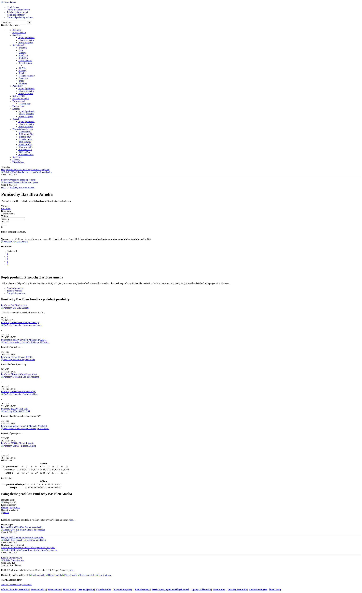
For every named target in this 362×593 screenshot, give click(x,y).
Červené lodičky (26, 154)
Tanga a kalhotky (26, 75)
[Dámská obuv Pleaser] (8, 2)
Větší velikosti (25, 60)
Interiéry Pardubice (237, 589)
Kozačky (16, 119)
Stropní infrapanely (123, 589)
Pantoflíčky (17, 86)
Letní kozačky (25, 144)
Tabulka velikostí (14, 291)
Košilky (22, 68)
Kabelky (16, 159)
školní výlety (275, 589)
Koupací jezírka (86, 589)
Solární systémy (142, 589)
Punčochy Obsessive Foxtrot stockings (18, 391)
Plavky (21, 73)
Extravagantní (18, 101)
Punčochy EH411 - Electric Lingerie (17, 443)
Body (21, 81)
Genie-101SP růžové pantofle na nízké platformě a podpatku (28, 547)
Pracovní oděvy (38, 589)
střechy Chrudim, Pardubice (15, 589)
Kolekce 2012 (18, 96)
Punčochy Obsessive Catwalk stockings (19, 374)
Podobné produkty (15, 288)
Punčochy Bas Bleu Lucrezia (14, 305)
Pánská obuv (18, 162)
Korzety (22, 70)
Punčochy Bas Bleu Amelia (22, 187)
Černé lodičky (25, 149)
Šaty (20, 50)
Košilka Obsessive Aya (11, 558)
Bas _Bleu (5, 208)
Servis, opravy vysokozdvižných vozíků (170, 589)
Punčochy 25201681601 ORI (14, 409)
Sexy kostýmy (25, 63)
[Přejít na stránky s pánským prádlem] (69, 575)
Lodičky (16, 109)
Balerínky (16, 30)
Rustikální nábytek (258, 589)
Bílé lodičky (24, 152)
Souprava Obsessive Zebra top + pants (18, 180)
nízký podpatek (25, 42)
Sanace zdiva (219, 589)
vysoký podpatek (26, 37)
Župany (22, 53)
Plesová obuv (24, 137)
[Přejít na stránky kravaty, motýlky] (87, 575)
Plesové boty (18, 106)
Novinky (22, 83)
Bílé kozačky (24, 142)
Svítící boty (17, 157)
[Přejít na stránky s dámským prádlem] (54, 575)
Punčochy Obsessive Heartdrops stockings (20, 322)
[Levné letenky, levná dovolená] (103, 575)
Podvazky (23, 58)
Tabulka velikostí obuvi (17, 12)
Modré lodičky (25, 147)
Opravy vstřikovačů (201, 589)
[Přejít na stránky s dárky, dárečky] (37, 575)
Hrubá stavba (69, 589)
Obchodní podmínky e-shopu (20, 17)
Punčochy (23, 55)
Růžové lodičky (25, 134)
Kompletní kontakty (16, 15)
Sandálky (16, 35)
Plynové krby (54, 589)
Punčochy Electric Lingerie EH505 (17, 357)
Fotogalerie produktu (16, 293)
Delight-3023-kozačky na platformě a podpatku (22, 537)
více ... (72, 520)
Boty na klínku (19, 32)
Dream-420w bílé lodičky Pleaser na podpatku (22, 527)
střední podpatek (26, 40)
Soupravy (23, 78)
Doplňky (22, 48)
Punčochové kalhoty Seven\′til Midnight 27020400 (24, 426)
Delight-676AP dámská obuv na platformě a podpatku (25, 169)
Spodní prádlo (18, 45)
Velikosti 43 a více (20, 98)
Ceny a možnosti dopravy (18, 9)
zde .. (72, 570)
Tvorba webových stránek (20, 584)
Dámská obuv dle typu (22, 129)
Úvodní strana (13, 7)
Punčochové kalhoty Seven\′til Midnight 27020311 (24, 340)
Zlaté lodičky (24, 131)
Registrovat (15, 507)
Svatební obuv (25, 139)
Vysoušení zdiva (103, 589)
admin (4, 584)
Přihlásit (4, 507)
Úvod (3, 187)
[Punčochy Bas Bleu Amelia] (14, 241)
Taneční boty (24, 103)
